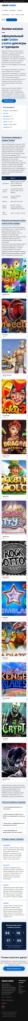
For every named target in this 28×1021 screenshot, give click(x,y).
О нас (3, 997)
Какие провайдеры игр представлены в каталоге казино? (12, 831)
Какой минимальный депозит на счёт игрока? (13, 808)
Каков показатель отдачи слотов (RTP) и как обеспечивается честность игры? (14, 816)
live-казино (5, 10)
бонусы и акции (20, 14)
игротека (19, 10)
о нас (12, 14)
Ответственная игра (7, 1000)
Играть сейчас (8, 101)
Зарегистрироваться (14, 969)
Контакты (8, 997)
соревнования (5, 14)
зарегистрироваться (11, 19)
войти (3, 19)
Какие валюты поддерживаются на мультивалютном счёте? (13, 824)
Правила (4, 1003)
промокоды (12, 10)
